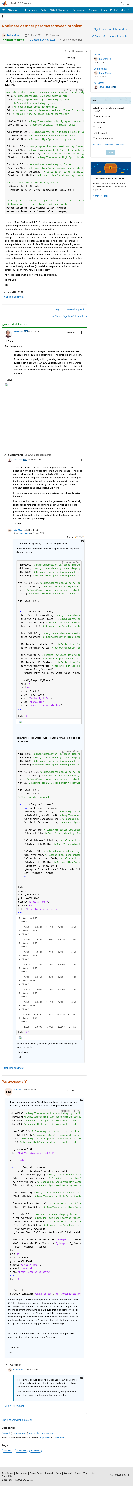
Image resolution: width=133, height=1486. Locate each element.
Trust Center (7, 1473)
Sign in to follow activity (116, 36)
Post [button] (112, 10)
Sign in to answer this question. (111, 29)
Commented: (100, 69)
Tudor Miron (13, 35)
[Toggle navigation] (2, 16)
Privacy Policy (36, 1473)
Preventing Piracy (53, 1473)
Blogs (104, 10)
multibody (21, 1451)
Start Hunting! (101, 196)
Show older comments (76, 51)
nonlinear (35, 1451)
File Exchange (30, 10)
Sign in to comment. (14, 297)
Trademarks (21, 1473)
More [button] (123, 10)
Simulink (6, 1433)
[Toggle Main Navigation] (128, 3)
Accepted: (99, 83)
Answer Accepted (14, 39)
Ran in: (70, 537)
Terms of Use (89, 1473)
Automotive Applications (41, 1433)
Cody (43, 10)
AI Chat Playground (59, 10)
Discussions (79, 10)
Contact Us (7, 1476)
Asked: (97, 54)
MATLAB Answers (21, 3)
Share (98, 36)
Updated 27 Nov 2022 (43, 39)
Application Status (72, 1473)
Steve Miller (18, 331)
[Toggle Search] (122, 3)
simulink (7, 1451)
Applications (19, 1433)
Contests (92, 10)
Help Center (44, 1437)
